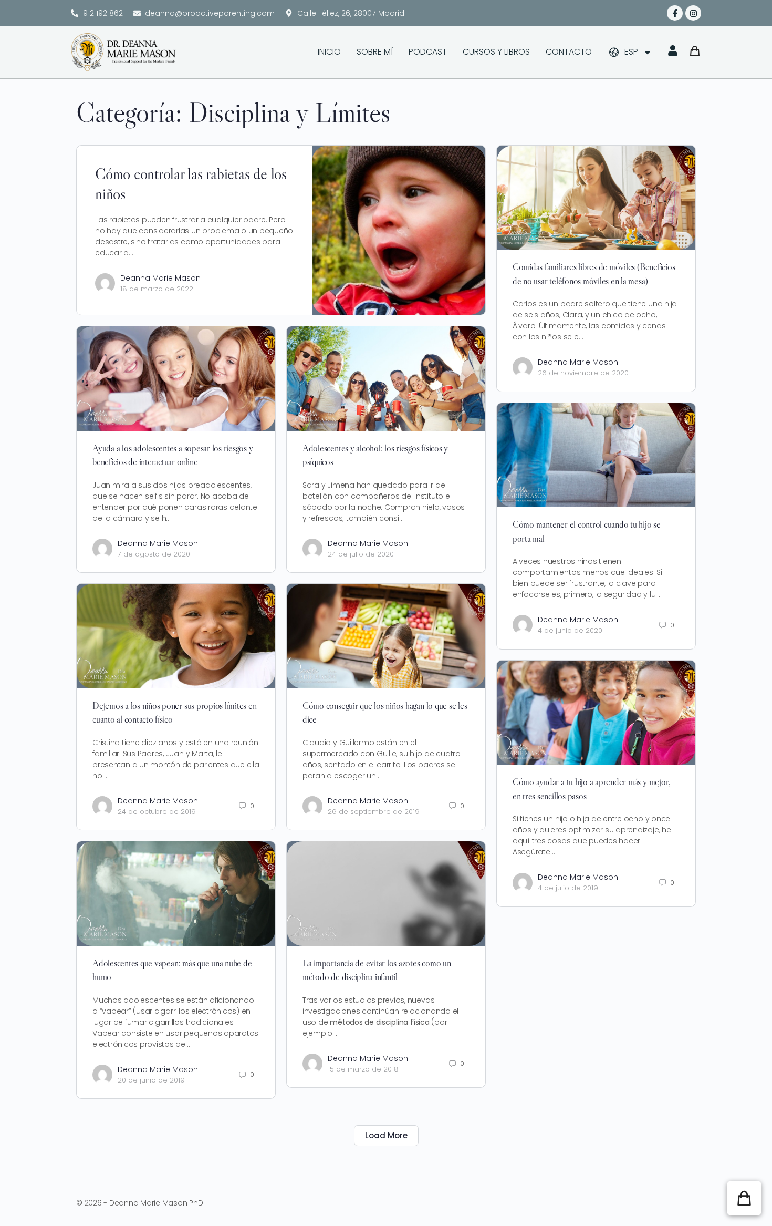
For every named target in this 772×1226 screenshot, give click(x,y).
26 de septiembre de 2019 (374, 812)
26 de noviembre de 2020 (583, 373)
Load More (386, 1135)
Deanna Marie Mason (160, 278)
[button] (744, 1198)
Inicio (329, 52)
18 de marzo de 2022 (156, 289)
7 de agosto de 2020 (154, 554)
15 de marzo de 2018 (363, 1069)
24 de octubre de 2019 (157, 812)
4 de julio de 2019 (568, 888)
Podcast (428, 52)
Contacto (569, 52)
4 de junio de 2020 (570, 630)
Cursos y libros (496, 52)
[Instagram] (693, 13)
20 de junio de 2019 (151, 1080)
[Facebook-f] (675, 13)
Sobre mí (375, 52)
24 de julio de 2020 (361, 554)
